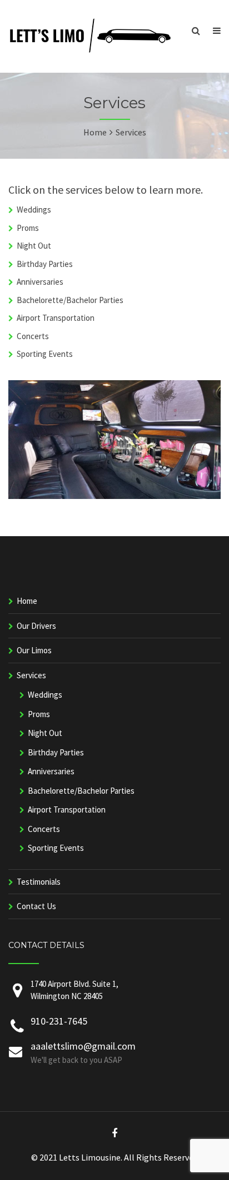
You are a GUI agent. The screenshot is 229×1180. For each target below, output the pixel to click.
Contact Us (36, 906)
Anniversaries (40, 281)
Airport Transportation (55, 317)
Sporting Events (45, 354)
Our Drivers (36, 626)
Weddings (34, 209)
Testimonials (39, 881)
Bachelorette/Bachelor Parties (70, 300)
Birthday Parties (45, 264)
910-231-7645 (59, 1021)
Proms (28, 228)
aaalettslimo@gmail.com (83, 1046)
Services (31, 675)
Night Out (34, 245)
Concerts (33, 336)
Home (27, 601)
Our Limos (34, 650)
